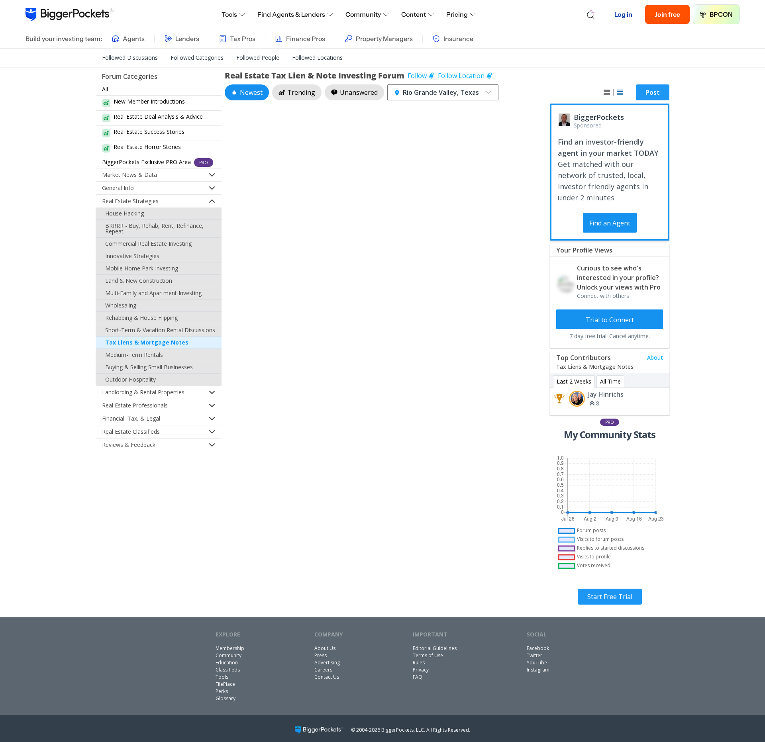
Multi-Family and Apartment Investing (153, 293)
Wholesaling (120, 305)
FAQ (417, 676)
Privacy (421, 669)
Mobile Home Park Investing (141, 268)
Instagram (538, 669)
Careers (323, 669)
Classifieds (228, 669)
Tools (229, 14)
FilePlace (225, 684)
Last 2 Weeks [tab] (574, 381)
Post (652, 92)
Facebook (538, 648)
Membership (230, 648)
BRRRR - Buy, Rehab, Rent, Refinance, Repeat (154, 228)
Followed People (257, 57)
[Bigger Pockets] (70, 14)
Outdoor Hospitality (130, 379)
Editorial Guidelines (435, 648)
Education (227, 662)
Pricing (457, 14)
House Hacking (124, 213)
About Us (324, 648)
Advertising (327, 662)
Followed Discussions (130, 57)
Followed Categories (197, 57)
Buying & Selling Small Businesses (149, 367)
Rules (419, 662)
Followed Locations (317, 57)
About (655, 357)
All (105, 89)
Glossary (225, 698)
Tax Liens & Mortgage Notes (146, 342)
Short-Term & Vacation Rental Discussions (160, 330)
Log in (623, 14)
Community (363, 14)
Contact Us (326, 676)
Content (413, 14)
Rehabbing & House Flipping (141, 317)
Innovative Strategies (132, 256)
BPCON (721, 14)
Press (320, 655)
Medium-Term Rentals (134, 354)
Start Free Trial (609, 596)
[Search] (590, 14)
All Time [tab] (610, 381)
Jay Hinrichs (606, 394)
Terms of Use (428, 655)
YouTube (537, 662)
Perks (222, 691)
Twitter (534, 655)
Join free (667, 14)
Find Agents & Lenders (291, 14)
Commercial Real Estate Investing (148, 243)
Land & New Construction (138, 280)
